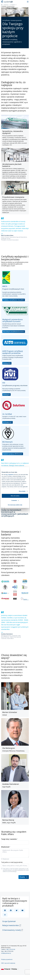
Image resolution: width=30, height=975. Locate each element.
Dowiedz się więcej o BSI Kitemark (12, 454)
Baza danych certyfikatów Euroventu (13, 331)
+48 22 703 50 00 (10, 949)
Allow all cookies (15, 495)
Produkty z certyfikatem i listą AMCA (13, 300)
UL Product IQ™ (7, 422)
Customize (14, 500)
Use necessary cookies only (15, 504)
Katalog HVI (6, 394)
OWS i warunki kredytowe (8, 963)
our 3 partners (10, 474)
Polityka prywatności (6, 959)
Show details (22, 491)
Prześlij (22, 877)
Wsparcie (6, 4)
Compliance (13, 4)
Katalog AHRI (7, 363)
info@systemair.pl (6, 953)
